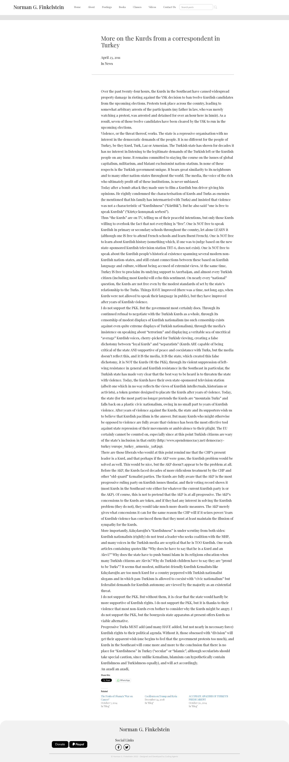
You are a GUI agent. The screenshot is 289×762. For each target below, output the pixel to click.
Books (122, 7)
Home (77, 7)
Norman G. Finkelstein (38, 7)
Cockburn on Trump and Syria (161, 696)
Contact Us (169, 7)
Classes (137, 7)
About (91, 7)
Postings (107, 7)
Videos (152, 7)
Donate (60, 744)
